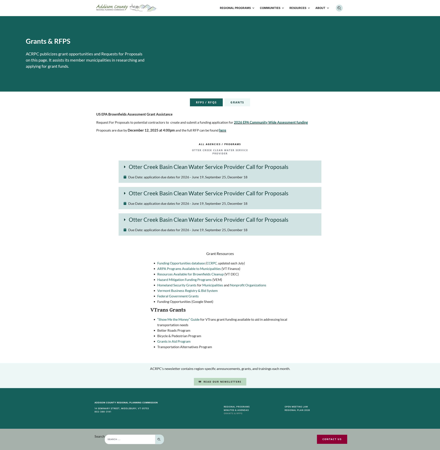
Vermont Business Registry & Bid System (187, 290)
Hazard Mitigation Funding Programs (184, 279)
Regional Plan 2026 (297, 410)
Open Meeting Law (296, 406)
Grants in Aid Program (173, 341)
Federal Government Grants (178, 296)
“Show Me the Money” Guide (178, 319)
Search (100, 436)
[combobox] (130, 439)
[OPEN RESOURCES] (309, 8)
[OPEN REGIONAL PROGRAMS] (253, 8)
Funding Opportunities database (181, 263)
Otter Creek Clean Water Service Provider (220, 152)
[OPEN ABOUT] (328, 8)
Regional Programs (237, 406)
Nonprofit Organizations (248, 285)
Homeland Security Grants (176, 285)
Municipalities (212, 285)
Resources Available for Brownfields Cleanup (190, 274)
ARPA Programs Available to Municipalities (189, 269)
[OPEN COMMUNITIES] (283, 8)
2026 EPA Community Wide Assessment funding (271, 122)
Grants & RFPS (233, 413)
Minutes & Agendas (236, 410)
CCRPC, (212, 263)
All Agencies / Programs (220, 144)
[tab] (206, 102)
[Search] (159, 439)
